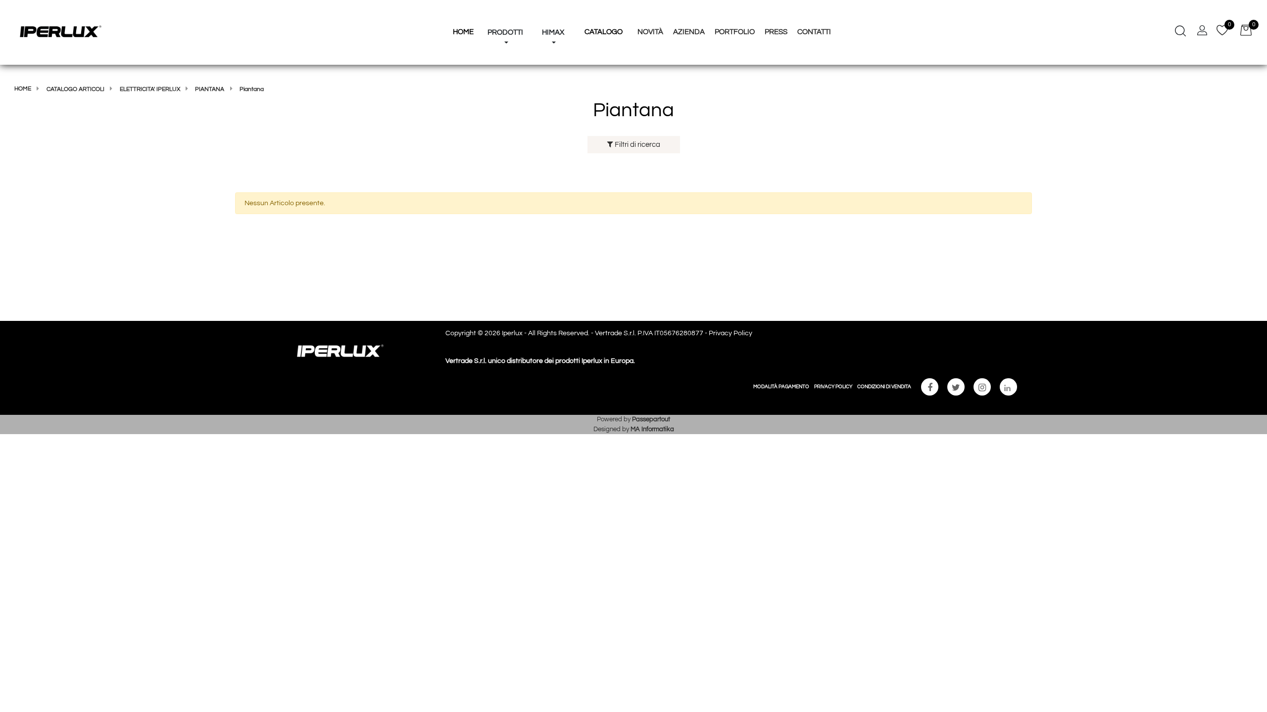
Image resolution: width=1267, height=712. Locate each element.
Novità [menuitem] (650, 32)
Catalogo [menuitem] (604, 32)
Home (22, 89)
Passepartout (651, 419)
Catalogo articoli (75, 89)
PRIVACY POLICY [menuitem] (833, 386)
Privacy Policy (730, 333)
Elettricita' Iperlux (150, 89)
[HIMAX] (553, 14)
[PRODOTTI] (505, 14)
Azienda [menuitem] (689, 32)
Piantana (209, 89)
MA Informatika (652, 429)
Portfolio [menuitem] (735, 32)
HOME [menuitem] (463, 32)
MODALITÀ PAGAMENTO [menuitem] (781, 386)
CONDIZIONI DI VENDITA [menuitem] (884, 386)
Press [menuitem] (776, 32)
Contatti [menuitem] (814, 32)
